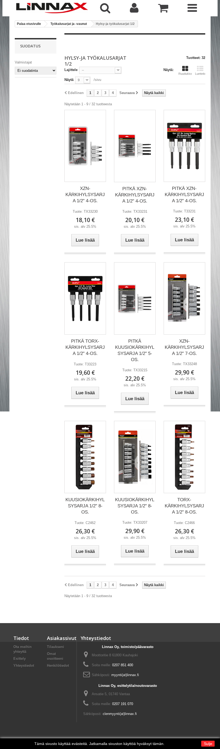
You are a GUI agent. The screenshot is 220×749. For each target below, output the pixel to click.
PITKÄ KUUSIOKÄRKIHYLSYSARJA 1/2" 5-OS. (134, 350)
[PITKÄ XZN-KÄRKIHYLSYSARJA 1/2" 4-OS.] (135, 146)
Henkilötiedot (58, 666)
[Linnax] (52, 8)
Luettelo (200, 73)
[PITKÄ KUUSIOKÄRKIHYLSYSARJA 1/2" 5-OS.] (135, 298)
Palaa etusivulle (29, 24)
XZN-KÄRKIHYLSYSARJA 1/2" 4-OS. (85, 194)
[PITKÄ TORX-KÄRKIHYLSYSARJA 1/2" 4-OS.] (85, 298)
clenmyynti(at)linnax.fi (120, 714)
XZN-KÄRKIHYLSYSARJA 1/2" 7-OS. (184, 347)
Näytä (69, 80)
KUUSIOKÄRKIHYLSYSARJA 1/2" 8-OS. (85, 506)
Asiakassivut (61, 638)
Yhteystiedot (23, 666)
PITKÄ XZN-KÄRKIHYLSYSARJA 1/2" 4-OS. (135, 195)
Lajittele (71, 70)
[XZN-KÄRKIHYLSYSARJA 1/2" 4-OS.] (85, 145)
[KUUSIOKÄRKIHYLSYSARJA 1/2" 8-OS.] (85, 457)
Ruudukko (185, 73)
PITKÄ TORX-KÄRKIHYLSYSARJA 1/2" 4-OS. (85, 347)
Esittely (19, 659)
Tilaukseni (55, 647)
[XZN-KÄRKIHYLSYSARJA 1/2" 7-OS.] (184, 298)
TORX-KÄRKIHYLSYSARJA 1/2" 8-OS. (184, 506)
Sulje (208, 743)
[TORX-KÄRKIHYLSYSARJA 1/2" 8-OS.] (184, 457)
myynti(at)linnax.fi (125, 675)
